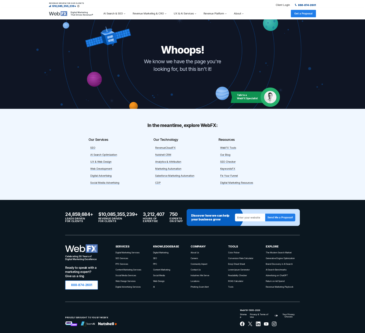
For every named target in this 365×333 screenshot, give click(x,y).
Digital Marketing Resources (236, 182)
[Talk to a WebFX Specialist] (270, 97)
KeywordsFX (227, 168)
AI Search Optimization (103, 154)
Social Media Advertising (104, 182)
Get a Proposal (303, 13)
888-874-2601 (306, 5)
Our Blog (225, 154)
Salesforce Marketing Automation (174, 175)
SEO (92, 147)
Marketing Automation (168, 168)
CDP (158, 182)
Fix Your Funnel (229, 175)
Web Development (101, 168)
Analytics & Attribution (168, 161)
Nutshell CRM (163, 154)
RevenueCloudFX (165, 147)
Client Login (283, 4)
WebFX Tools (228, 147)
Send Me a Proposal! (280, 217)
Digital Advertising (101, 175)
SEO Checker (228, 161)
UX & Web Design (100, 161)
